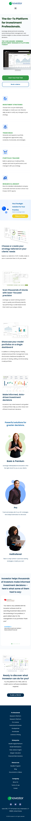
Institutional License (15, 725)
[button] (15, 8)
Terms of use (16, 785)
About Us (15, 782)
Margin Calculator (15, 753)
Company (15, 779)
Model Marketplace (15, 747)
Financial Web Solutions (15, 756)
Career (15, 788)
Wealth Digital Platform (15, 744)
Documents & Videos (15, 772)
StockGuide (15, 731)
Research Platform (15, 716)
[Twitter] (15, 804)
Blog (15, 769)
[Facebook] (10, 804)
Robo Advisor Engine (16, 750)
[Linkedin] (20, 804)
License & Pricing (16, 734)
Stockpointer (15, 728)
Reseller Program (16, 766)
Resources (15, 762)
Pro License (15, 722)
